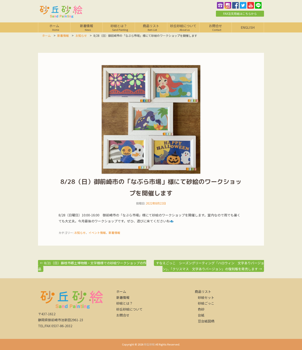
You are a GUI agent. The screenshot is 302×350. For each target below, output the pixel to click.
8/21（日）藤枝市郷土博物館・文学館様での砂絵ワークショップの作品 (92, 265)
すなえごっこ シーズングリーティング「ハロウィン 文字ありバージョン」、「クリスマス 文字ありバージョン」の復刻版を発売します (210, 265)
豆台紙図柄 (206, 321)
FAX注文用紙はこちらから (240, 14)
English (248, 27)
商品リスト (151, 27)
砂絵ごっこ (206, 303)
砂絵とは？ (120, 27)
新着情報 (86, 27)
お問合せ (216, 27)
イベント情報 (97, 233)
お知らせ (80, 233)
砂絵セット (206, 297)
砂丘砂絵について (183, 27)
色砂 (201, 309)
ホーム (55, 27)
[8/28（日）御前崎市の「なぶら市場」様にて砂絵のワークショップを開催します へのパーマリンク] (151, 119)
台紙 (201, 315)
